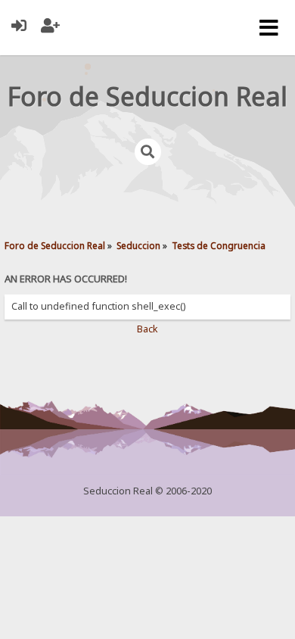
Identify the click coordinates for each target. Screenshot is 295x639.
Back (147, 329)
